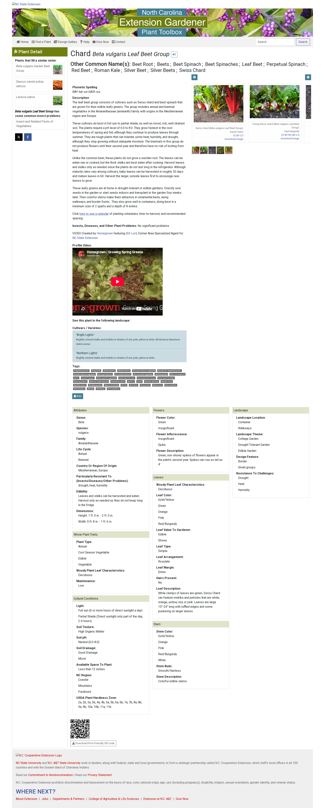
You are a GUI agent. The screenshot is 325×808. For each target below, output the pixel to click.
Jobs (45, 799)
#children (134, 385)
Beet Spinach (187, 64)
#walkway (100, 389)
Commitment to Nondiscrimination (50, 775)
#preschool (145, 385)
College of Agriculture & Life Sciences (114, 799)
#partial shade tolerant (99, 381)
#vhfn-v (131, 381)
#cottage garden (95, 385)
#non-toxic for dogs (166, 378)
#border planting (151, 381)
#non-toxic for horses (146, 378)
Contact (120, 42)
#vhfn (139, 381)
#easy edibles (171, 385)
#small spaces (88, 378)
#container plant (118, 381)
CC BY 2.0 (238, 135)
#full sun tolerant (177, 374)
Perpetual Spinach (286, 64)
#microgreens (113, 389)
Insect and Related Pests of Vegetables (34, 124)
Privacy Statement (100, 775)
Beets (163, 64)
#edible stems (80, 385)
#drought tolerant (105, 374)
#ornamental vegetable (143, 374)
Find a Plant (43, 42)
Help (86, 42)
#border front (166, 381)
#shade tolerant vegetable (84, 374)
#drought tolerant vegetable (144, 371)
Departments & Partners (68, 799)
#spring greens (80, 381)
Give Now (102, 42)
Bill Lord (131, 233)
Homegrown (105, 233)
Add (78, 396)
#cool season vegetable (106, 378)
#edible (91, 389)
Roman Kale (107, 70)
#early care (157, 385)
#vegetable (96, 371)
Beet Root (142, 64)
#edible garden (161, 374)
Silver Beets (162, 70)
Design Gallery (67, 42)
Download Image (234, 139)
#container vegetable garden (169, 371)
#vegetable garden (81, 371)
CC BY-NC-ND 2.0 (290, 134)
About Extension (26, 799)
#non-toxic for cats (126, 378)
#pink (76, 378)
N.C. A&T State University (64, 763)
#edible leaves (124, 371)
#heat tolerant (109, 371)
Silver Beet (135, 70)
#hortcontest (79, 389)
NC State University (28, 763)
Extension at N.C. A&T (157, 799)
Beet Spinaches (221, 64)
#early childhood (111, 385)
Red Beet (80, 70)
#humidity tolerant (123, 374)
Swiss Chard (192, 70)
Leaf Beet (252, 64)
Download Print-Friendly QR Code (95, 743)
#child (124, 385)
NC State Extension (85, 238)
